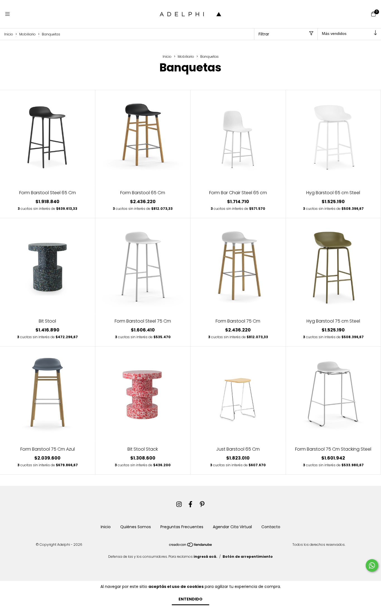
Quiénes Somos (135, 527)
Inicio (8, 34)
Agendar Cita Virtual (232, 527)
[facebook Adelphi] (190, 504)
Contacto (270, 527)
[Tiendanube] (190, 546)
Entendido (190, 599)
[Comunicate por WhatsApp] (372, 565)
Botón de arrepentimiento (248, 556)
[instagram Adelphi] (179, 504)
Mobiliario (27, 34)
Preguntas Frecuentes (181, 527)
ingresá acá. (205, 556)
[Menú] (7, 14)
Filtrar (264, 34)
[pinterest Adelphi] (202, 504)
